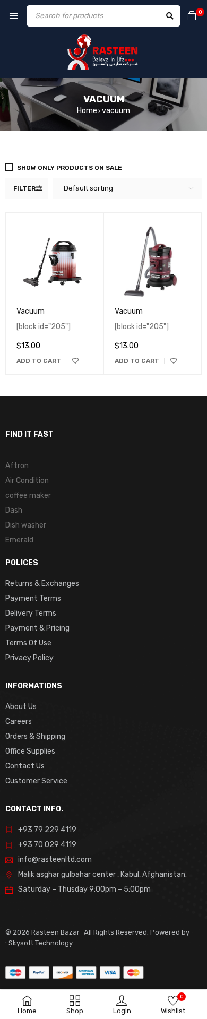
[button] (38, 361)
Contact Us (25, 766)
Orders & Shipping (35, 736)
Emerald (19, 540)
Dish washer (25, 525)
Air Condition (27, 480)
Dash (13, 510)
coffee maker (28, 495)
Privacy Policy (29, 657)
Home (87, 110)
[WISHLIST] (75, 361)
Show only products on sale (69, 167)
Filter (24, 188)
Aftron (17, 465)
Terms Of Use (28, 642)
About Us (21, 706)
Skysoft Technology (40, 943)
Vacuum (30, 311)
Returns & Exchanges (42, 583)
